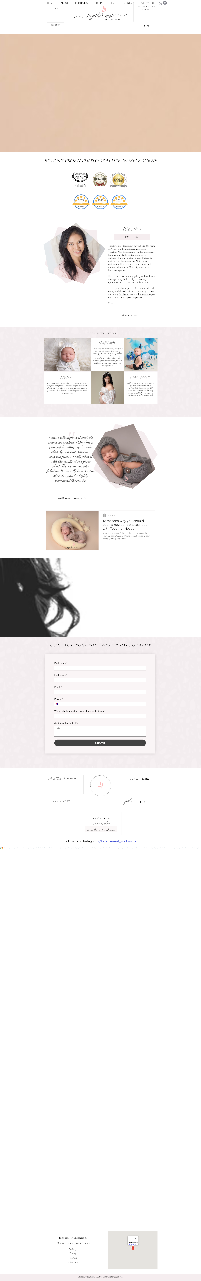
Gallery (73, 1249)
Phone (58, 699)
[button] (163, 3)
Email (58, 687)
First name (60, 663)
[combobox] (100, 716)
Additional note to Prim (67, 723)
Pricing (72, 1253)
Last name (60, 675)
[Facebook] (144, 26)
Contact (73, 1258)
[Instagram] (148, 26)
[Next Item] (194, 1038)
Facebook (124, 294)
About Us (73, 1262)
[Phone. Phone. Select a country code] (58, 704)
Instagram (143, 294)
